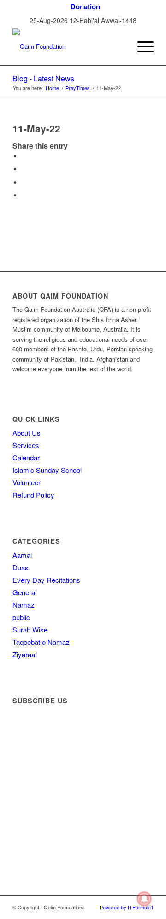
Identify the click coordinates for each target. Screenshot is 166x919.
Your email (31, 787)
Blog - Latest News (43, 78)
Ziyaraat (24, 654)
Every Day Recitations (46, 580)
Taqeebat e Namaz (41, 642)
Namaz (23, 604)
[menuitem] (85, 6)
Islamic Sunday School (47, 470)
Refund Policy (33, 495)
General (24, 592)
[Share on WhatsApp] (24, 182)
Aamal (22, 555)
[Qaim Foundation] (68, 46)
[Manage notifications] (144, 898)
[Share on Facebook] (24, 156)
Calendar (26, 457)
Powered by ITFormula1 (127, 907)
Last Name (31, 763)
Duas (20, 567)
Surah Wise (29, 629)
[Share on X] (24, 169)
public (21, 617)
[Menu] (141, 46)
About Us (26, 432)
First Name (31, 736)
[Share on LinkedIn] (24, 195)
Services (25, 445)
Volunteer (26, 482)
